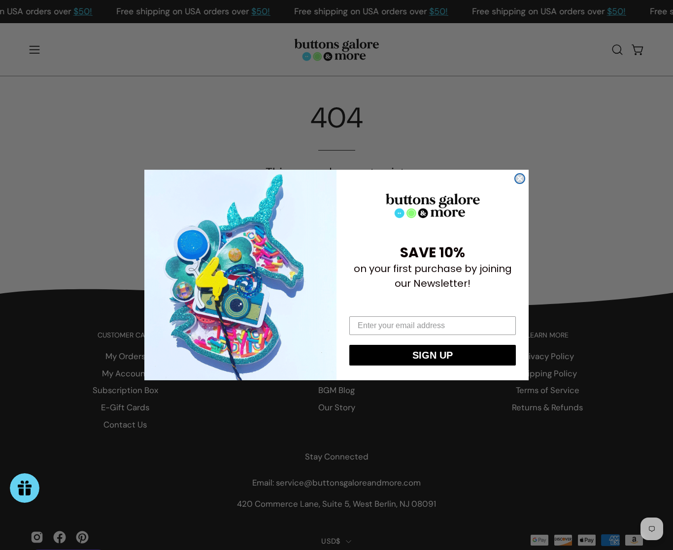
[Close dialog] (520, 178)
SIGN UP (432, 355)
